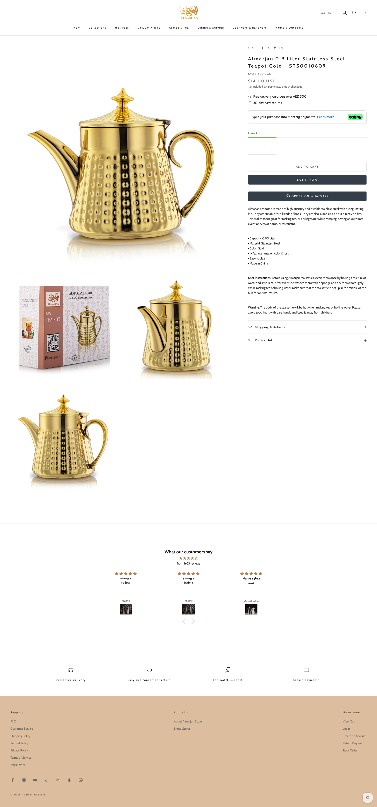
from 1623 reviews (188, 563)
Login (346, 729)
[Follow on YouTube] (35, 780)
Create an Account (355, 736)
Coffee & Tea (179, 27)
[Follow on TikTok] (47, 780)
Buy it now (307, 179)
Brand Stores (182, 729)
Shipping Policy (20, 736)
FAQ (13, 721)
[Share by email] (281, 48)
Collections (97, 27)
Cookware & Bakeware (250, 27)
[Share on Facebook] (262, 48)
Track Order (17, 765)
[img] (188, 558)
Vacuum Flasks (149, 27)
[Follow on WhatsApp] (81, 780)
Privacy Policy (19, 750)
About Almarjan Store (188, 721)
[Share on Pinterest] (274, 48)
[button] (185, 621)
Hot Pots (122, 27)
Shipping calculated (275, 86)
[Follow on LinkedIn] (58, 780)
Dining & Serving (211, 27)
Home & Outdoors (289, 27)
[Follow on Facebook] (12, 780)
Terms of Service (20, 758)
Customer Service (21, 729)
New (77, 27)
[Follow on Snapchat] (69, 780)
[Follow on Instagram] (24, 780)
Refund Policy (19, 743)
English (325, 12)
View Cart (349, 721)
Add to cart (307, 166)
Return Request (352, 743)
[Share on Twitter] (268, 48)
